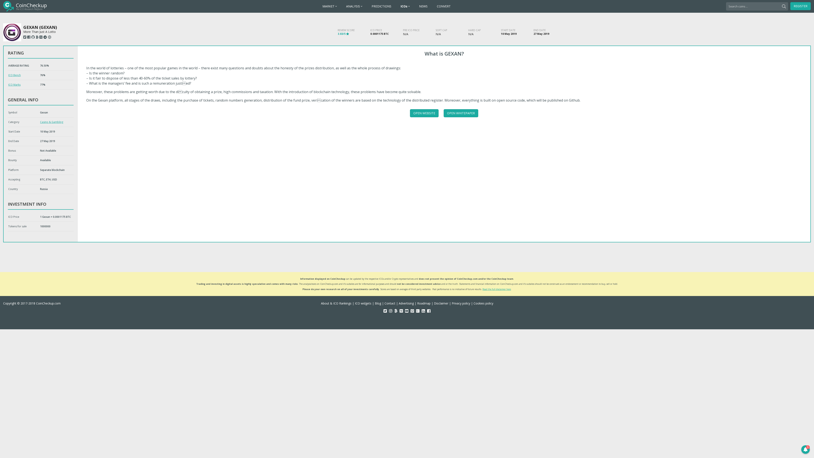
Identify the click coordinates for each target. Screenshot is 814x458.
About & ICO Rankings (336, 303)
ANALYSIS (353, 6)
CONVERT (444, 6)
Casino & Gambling (51, 122)
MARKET (328, 6)
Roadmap (424, 303)
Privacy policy (461, 303)
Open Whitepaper (461, 113)
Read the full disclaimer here (496, 289)
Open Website (424, 113)
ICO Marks (14, 85)
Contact (390, 303)
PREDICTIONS (381, 6)
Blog (378, 303)
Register (800, 6)
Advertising (406, 303)
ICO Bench (14, 75)
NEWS (423, 6)
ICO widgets (363, 303)
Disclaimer (441, 303)
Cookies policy (483, 303)
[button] (805, 449)
